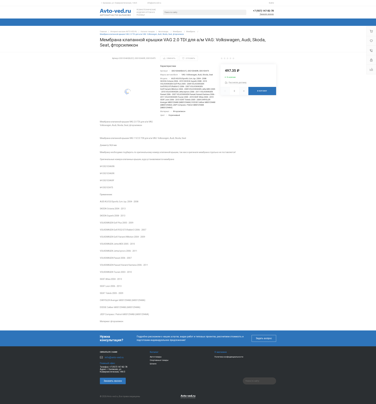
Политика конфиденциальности (228, 357)
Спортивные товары (159, 360)
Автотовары (156, 357)
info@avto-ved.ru (154, 3)
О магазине (220, 352)
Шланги (153, 364)
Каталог (154, 352)
